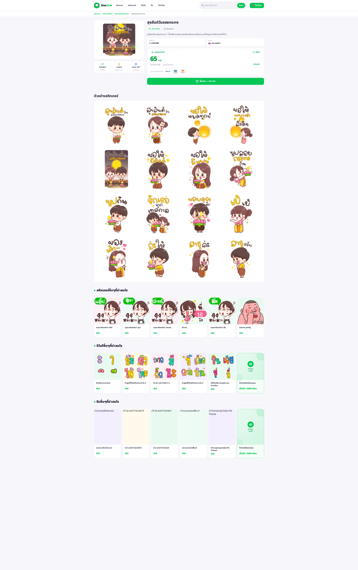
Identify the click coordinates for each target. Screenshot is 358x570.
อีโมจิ (143, 5)
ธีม (152, 5)
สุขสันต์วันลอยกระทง (138, 14)
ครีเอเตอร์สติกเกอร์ (122, 14)
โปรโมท (161, 5)
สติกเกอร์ (132, 5)
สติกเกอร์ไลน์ (107, 14)
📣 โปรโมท (257, 5)
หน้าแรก (119, 5)
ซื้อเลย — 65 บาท (207, 81)
